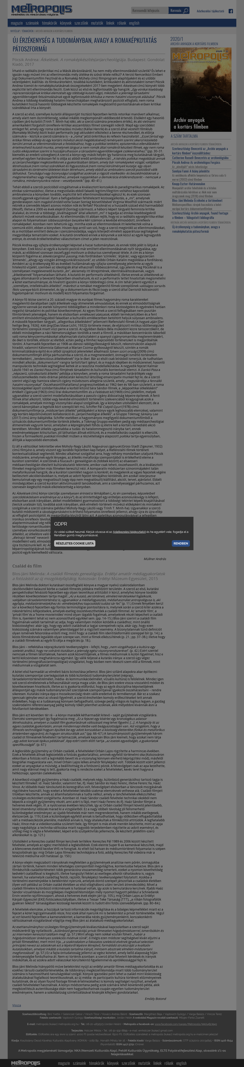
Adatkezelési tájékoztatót (129, 532)
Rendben (181, 543)
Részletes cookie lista (75, 543)
